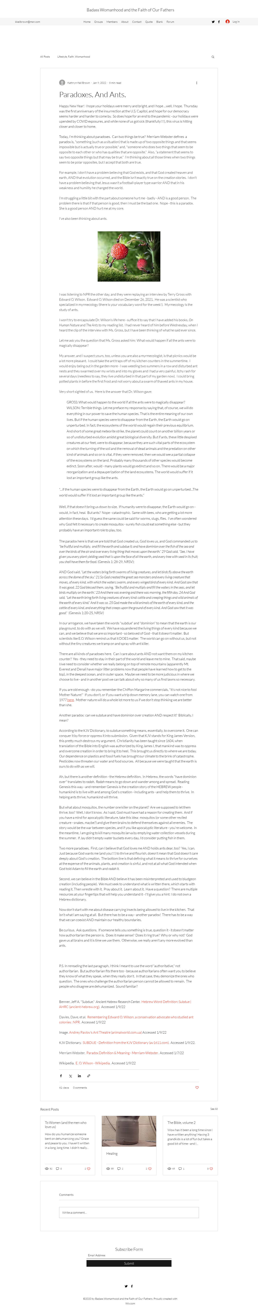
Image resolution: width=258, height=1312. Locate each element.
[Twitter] (213, 22)
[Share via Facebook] (61, 1076)
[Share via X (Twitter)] (70, 1076)
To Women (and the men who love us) (66, 1124)
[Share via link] (88, 1076)
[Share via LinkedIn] (79, 1076)
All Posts (45, 56)
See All (214, 1108)
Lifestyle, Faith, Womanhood (73, 56)
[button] (213, 56)
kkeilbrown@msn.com (27, 21)
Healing (111, 1153)
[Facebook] (219, 22)
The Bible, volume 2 (181, 1122)
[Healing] (129, 1131)
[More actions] (196, 82)
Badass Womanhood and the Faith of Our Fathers (130, 9)
